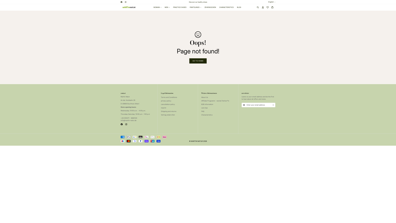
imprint (163, 108)
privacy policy (166, 101)
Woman (156, 7)
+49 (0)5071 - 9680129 (129, 118)
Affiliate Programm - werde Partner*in (215, 101)
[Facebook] (121, 2)
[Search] (257, 7)
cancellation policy (168, 104)
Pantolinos (195, 7)
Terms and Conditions (169, 97)
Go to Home (198, 61)
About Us (204, 97)
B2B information (207, 104)
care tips (204, 108)
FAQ (202, 111)
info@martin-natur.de (128, 120)
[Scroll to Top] (392, 211)
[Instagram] (125, 2)
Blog (239, 7)
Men (166, 7)
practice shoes (179, 7)
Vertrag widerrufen (168, 115)
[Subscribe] (273, 105)
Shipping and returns (168, 111)
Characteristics (226, 7)
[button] (272, 7)
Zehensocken (210, 7)
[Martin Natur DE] (129, 7)
